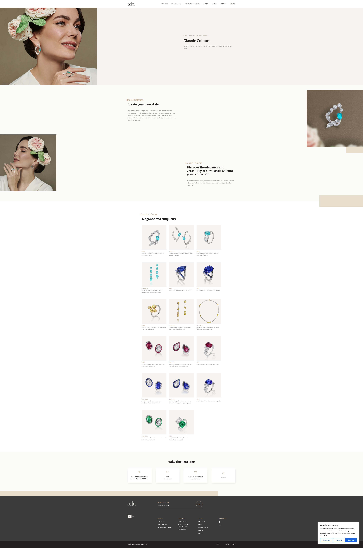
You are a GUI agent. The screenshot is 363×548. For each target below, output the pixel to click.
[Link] (140, 475)
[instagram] (220, 525)
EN (129, 516)
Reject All (339, 540)
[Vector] (219, 522)
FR (133, 516)
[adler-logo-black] (131, 4)
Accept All (351, 540)
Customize (326, 540)
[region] (338, 533)
